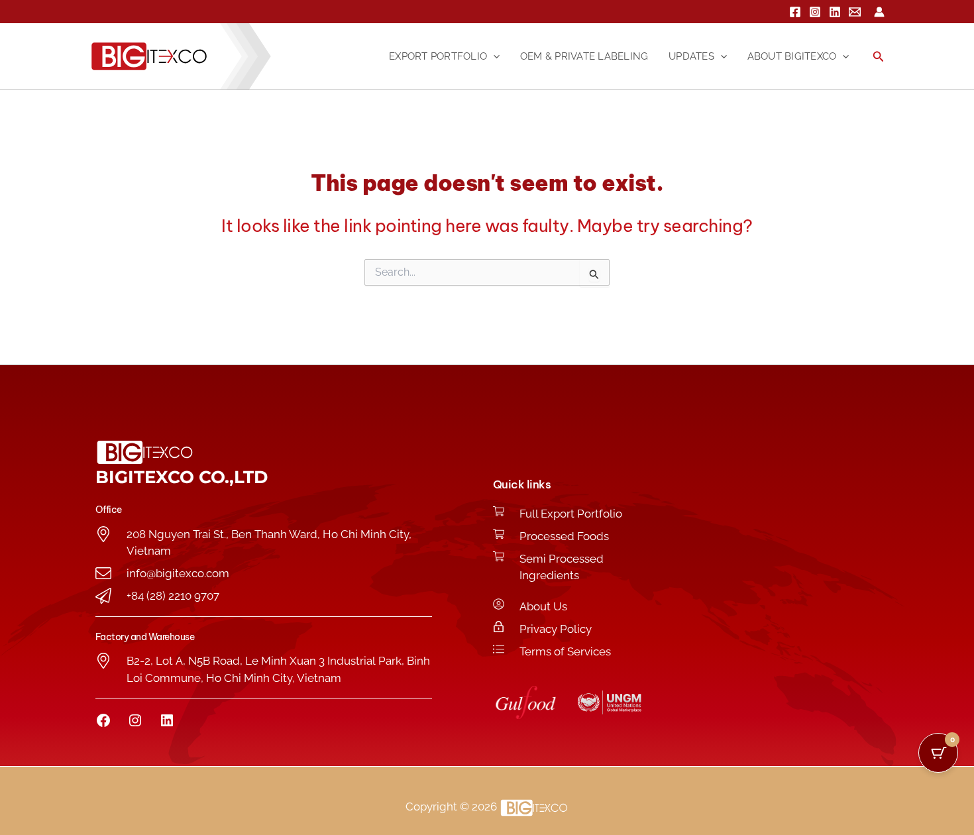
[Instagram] (815, 12)
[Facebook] (795, 12)
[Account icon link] (879, 12)
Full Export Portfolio (570, 513)
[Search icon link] (879, 58)
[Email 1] (855, 12)
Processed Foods (564, 536)
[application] (493, 56)
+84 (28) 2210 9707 (173, 595)
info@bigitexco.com (178, 573)
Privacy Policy (555, 629)
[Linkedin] (835, 12)
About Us (543, 606)
